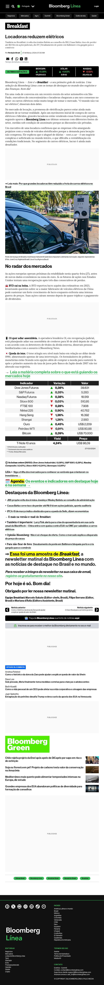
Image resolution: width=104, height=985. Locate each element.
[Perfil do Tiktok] (38, 906)
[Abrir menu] (7, 6)
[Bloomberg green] (52, 744)
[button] (8, 59)
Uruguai (57, 931)
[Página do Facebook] (7, 906)
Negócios (9, 951)
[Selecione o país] (33, 6)
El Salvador (58, 935)
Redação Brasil (14, 53)
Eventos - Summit (60, 968)
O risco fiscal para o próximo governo (79, 610)
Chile (56, 922)
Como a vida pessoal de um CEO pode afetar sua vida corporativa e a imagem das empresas (51, 689)
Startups (8, 960)
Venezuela (58, 920)
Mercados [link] (25, 16)
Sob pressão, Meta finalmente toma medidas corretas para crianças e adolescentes (47, 682)
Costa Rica (58, 933)
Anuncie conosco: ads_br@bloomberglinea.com (72, 974)
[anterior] (7, 610)
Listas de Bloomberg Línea (15, 956)
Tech (7, 958)
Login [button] (96, 6)
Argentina (57, 915)
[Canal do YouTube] (19, 906)
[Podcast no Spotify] (44, 906)
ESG (7, 963)
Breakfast (85, 878)
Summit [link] (47, 16)
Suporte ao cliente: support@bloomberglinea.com (72, 972)
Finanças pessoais (12, 965)
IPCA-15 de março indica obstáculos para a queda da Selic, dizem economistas (48, 511)
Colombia (57, 918)
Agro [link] (37, 16)
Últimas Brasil (20, 878)
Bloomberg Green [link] (63, 16)
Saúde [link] (94, 16)
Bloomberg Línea (36, 878)
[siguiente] (97, 610)
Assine (56, 951)
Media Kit (57, 958)
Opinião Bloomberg (15, 667)
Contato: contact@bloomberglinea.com (68, 970)
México (57, 913)
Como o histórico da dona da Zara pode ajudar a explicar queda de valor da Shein (28, 611)
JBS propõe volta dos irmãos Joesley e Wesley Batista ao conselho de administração (51, 500)
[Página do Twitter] (13, 906)
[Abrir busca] (13, 6)
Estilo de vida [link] (81, 16)
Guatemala (58, 938)
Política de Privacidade (62, 956)
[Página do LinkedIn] (32, 906)
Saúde (7, 969)
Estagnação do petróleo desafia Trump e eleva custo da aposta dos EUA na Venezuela (48, 696)
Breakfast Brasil (53, 878)
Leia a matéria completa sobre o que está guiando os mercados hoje (51, 374)
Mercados (9, 954)
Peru (55, 924)
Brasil (56, 911)
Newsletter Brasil (70, 878)
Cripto (7, 972)
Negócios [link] (11, 16)
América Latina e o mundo (63, 909)
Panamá (57, 929)
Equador (57, 927)
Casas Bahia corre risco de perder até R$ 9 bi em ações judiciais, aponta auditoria (49, 505)
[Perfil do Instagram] (25, 906)
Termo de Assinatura (61, 954)
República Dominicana (62, 940)
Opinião (8, 967)
